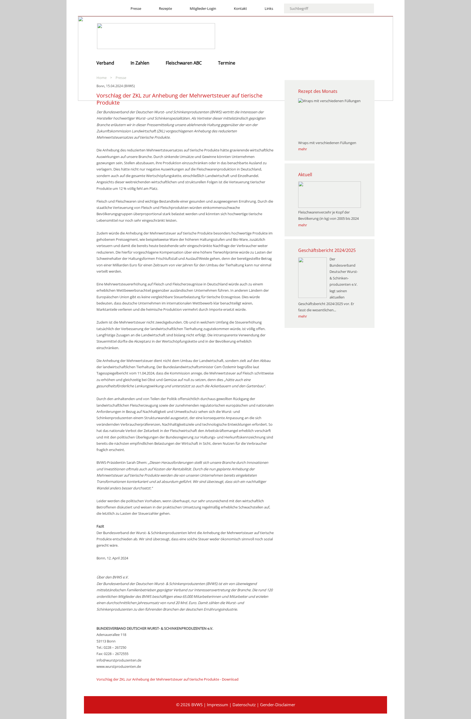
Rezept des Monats (317, 91)
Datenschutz (244, 704)
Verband (105, 63)
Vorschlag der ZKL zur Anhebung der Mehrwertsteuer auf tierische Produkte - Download (167, 679)
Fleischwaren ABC (184, 63)
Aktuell (305, 175)
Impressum (217, 704)
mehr (302, 149)
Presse (121, 77)
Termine (226, 63)
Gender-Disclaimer (277, 704)
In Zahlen (140, 63)
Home (101, 77)
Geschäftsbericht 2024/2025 (327, 250)
